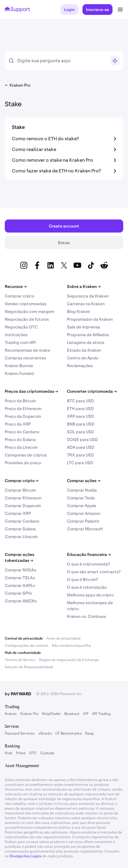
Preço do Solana (20, 439)
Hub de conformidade (23, 652)
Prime (21, 753)
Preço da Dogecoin (23, 416)
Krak (9, 753)
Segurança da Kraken (88, 296)
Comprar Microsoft (85, 529)
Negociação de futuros (27, 319)
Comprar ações (83, 480)
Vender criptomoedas (25, 303)
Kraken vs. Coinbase (86, 616)
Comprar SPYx (18, 593)
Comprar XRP (18, 513)
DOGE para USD (82, 439)
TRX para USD (80, 455)
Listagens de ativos (85, 342)
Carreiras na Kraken (86, 303)
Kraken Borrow (19, 365)
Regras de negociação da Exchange (69, 659)
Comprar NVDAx (20, 570)
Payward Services (20, 733)
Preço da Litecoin (21, 447)
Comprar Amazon (83, 513)
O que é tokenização (87, 587)
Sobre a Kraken (84, 286)
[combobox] (62, 60)
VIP (85, 713)
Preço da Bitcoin (20, 400)
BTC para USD (80, 400)
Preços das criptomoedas (31, 391)
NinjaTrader (51, 713)
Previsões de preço (23, 462)
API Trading (101, 713)
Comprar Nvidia (82, 490)
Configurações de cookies (26, 645)
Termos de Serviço (20, 659)
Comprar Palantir (83, 521)
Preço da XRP (18, 424)
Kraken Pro (29, 713)
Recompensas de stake (27, 350)
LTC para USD (80, 462)
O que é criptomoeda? (88, 564)
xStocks (45, 733)
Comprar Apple (81, 505)
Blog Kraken (78, 311)
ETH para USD (80, 408)
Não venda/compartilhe (71, 645)
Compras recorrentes (25, 358)
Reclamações (80, 365)
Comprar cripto (19, 296)
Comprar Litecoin (21, 536)
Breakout (71, 713)
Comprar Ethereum (23, 498)
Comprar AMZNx (21, 601)
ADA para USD (80, 447)
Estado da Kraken (84, 350)
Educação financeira (89, 554)
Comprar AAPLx (20, 585)
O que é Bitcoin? (82, 579)
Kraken (11, 713)
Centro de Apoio (82, 358)
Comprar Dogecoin (23, 505)
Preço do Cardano (22, 431)
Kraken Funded (19, 373)
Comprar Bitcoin (20, 490)
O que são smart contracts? (94, 571)
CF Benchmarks (68, 733)
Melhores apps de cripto (90, 595)
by (18, 693)
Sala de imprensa (83, 327)
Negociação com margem (29, 311)
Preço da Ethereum (23, 408)
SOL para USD (80, 431)
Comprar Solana (20, 529)
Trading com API (20, 342)
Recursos (15, 286)
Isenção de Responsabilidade (29, 667)
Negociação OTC (21, 327)
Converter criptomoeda (92, 391)
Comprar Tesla (81, 498)
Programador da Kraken (90, 319)
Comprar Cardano (22, 521)
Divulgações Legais (25, 856)
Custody (47, 753)
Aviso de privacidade (63, 638)
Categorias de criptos (26, 455)
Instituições (16, 334)
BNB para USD (80, 424)
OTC (33, 753)
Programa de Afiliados (88, 334)
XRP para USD (80, 416)
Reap (89, 733)
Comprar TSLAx (20, 577)
